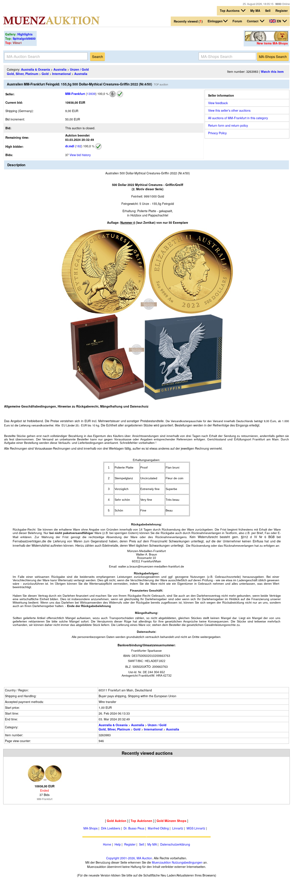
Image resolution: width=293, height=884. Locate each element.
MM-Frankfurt (75, 93)
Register (281, 10)
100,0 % (103, 93)
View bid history (80, 155)
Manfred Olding (158, 828)
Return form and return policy (228, 125)
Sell (267, 10)
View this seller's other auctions (229, 110)
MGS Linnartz (196, 828)
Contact (253, 21)
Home (107, 844)
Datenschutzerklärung (175, 844)
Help (118, 844)
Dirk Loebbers (110, 828)
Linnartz (177, 828)
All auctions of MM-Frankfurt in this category (238, 118)
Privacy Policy (217, 133)
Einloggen (215, 21)
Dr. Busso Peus (134, 828)
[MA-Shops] (266, 40)
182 (78, 146)
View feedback (218, 103)
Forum (237, 21)
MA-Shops (90, 828)
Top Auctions (230, 10)
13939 (91, 93)
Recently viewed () (188, 21)
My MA (255, 10)
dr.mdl (69, 146)
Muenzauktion (161, 862)
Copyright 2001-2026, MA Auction (129, 858)
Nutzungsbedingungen (187, 862)
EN (279, 21)
